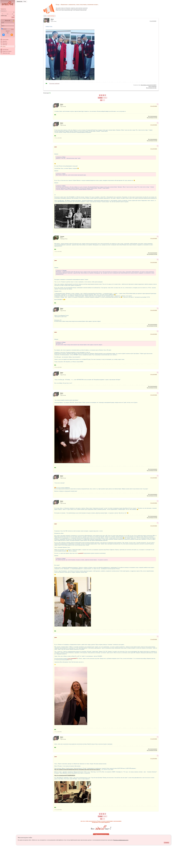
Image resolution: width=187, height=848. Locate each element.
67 (157, 331)
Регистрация (5, 39)
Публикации (5, 49)
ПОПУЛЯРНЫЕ (51, 16)
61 (157, 104)
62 (157, 122)
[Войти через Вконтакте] (3, 35)
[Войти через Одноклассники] (12, 35)
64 (157, 236)
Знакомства (3, 9)
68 (157, 372)
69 (157, 392)
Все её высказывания (152, 116)
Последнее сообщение (54, 83)
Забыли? (8, 31)
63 (157, 145)
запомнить (5, 28)
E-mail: (2, 22)
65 (157, 259)
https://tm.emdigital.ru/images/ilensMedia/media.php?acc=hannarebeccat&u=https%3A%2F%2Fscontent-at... (77, 769)
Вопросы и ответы (6, 51)
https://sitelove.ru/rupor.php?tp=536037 (148, 85)
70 (157, 475)
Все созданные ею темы (151, 87)
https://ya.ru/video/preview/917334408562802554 (64, 775)
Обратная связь (6, 53)
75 (157, 755)
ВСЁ (45, 16)
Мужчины (4, 43)
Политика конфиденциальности (120, 840)
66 (157, 308)
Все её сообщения (152, 86)
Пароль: (2, 25)
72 (157, 522)
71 (157, 501)
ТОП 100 (4, 44)
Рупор (3, 46)
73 (157, 636)
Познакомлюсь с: (4, 10)
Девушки (4, 41)
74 (157, 736)
